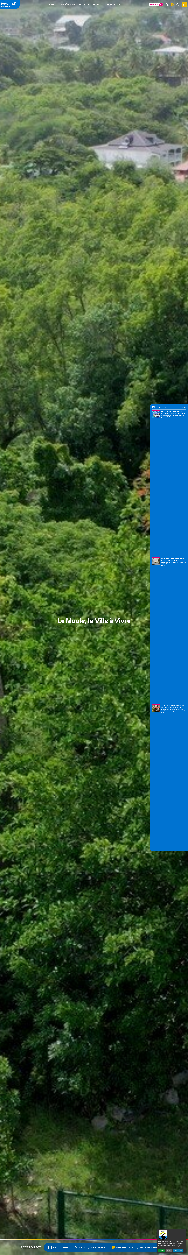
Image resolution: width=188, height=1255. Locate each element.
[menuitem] (53, 4)
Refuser (169, 1250)
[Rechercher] (177, 4)
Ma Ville (53, 4)
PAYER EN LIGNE (113, 4)
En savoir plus (178, 1250)
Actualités (98, 4)
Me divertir (84, 4)
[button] (182, 407)
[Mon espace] (172, 4)
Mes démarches (68, 4)
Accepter (161, 1250)
